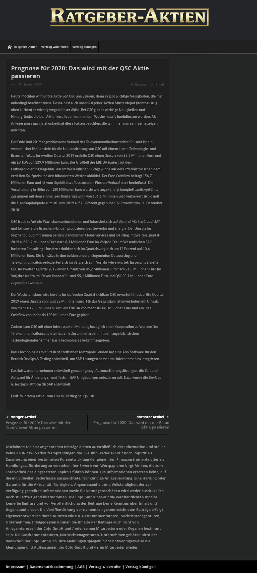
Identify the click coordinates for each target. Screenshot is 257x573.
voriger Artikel (23, 417)
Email (160, 84)
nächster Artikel (150, 417)
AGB (81, 566)
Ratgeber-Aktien (25, 47)
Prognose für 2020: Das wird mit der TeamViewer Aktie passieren (38, 425)
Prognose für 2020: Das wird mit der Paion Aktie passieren (131, 424)
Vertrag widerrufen (55, 47)
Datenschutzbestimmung (51, 566)
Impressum (16, 566)
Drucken (141, 84)
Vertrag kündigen (84, 47)
